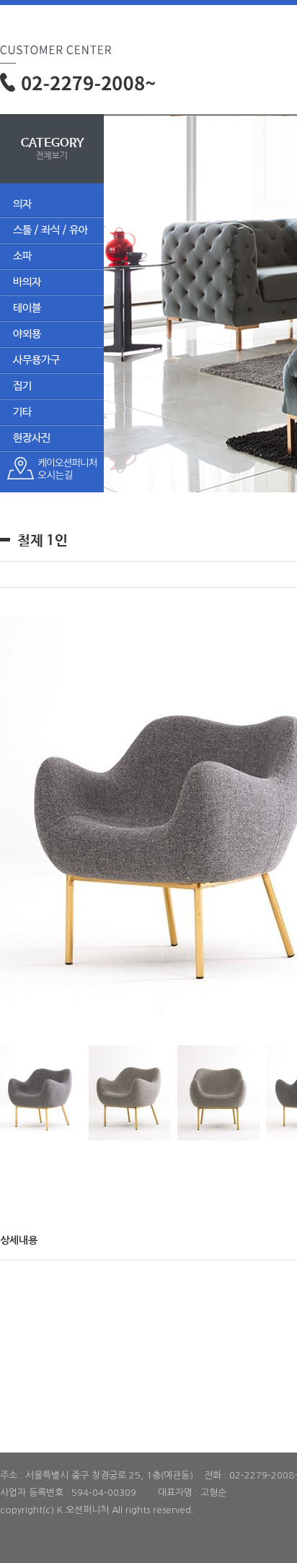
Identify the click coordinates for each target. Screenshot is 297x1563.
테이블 (27, 308)
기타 (22, 412)
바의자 (27, 282)
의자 (22, 204)
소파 (22, 256)
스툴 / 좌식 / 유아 (50, 230)
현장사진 (31, 438)
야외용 (27, 334)
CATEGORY (52, 148)
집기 (22, 386)
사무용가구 (36, 360)
